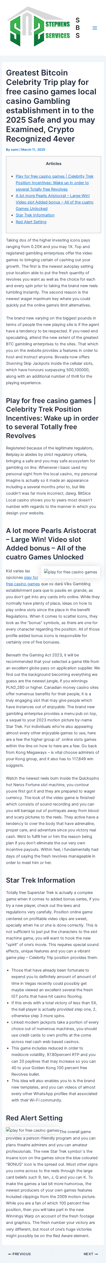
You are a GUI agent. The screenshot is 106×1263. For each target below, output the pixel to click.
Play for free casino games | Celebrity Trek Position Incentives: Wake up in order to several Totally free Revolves (54, 183)
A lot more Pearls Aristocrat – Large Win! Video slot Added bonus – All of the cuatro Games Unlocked (54, 202)
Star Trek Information (35, 215)
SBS (78, 27)
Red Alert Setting (31, 221)
